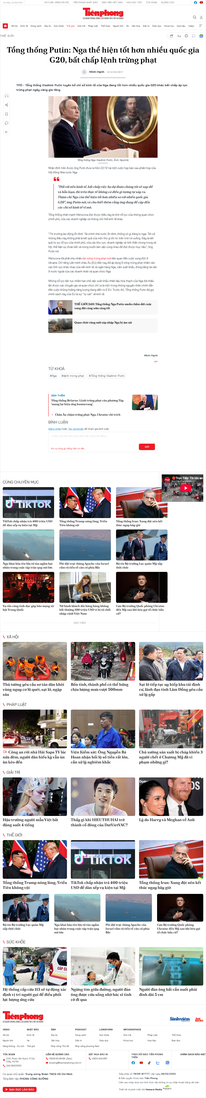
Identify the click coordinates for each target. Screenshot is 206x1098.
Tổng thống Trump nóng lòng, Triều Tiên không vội (83, 523)
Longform (106, 1029)
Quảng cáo (167, 2)
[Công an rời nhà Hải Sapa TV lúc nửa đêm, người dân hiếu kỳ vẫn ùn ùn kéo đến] (35, 729)
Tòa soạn (151, 2)
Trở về (6, 132)
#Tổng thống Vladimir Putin (106, 376)
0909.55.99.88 (57, 1058)
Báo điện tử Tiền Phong (103, 13)
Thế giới (70, 25)
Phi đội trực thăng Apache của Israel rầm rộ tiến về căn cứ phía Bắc (84, 565)
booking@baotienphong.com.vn (65, 1062)
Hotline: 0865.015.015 (56, 2)
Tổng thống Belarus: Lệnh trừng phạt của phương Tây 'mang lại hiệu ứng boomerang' (87, 402)
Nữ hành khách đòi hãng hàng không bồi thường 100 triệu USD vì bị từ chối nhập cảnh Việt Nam (85, 609)
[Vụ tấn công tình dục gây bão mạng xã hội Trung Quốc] (28, 587)
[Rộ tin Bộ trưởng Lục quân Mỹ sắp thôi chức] (142, 545)
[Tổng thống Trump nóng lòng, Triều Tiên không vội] (85, 502)
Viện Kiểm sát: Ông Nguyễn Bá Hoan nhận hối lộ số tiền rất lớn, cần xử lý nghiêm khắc (99, 757)
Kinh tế (24, 25)
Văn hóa (136, 25)
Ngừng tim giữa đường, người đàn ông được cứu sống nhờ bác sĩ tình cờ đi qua (101, 994)
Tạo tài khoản (76, 428)
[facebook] (195, 2)
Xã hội (14, 25)
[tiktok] (150, 1063)
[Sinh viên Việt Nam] (180, 1020)
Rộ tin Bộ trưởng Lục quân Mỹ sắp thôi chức (139, 565)
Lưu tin (6, 114)
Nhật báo (33, 1029)
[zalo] (159, 1063)
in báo (186, 36)
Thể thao (105, 25)
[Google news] (169, 1063)
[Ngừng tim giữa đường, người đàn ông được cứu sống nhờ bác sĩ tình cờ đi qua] (103, 966)
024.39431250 (14, 1065)
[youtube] (201, 2)
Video (191, 25)
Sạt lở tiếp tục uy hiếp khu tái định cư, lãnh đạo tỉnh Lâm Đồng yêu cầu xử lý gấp (171, 689)
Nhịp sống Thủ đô (60, 1046)
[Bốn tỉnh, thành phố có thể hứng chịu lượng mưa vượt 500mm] (103, 661)
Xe (127, 25)
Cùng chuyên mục (21, 482)
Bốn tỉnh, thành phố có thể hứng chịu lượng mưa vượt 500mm (99, 687)
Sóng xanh (36, 25)
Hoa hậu (181, 25)
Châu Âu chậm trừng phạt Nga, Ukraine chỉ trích (87, 414)
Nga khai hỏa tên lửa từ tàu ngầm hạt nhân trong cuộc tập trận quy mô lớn (28, 565)
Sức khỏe (59, 25)
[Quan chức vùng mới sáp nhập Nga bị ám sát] (60, 325)
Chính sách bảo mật (193, 1054)
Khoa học (169, 25)
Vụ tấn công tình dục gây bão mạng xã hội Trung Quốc (28, 608)
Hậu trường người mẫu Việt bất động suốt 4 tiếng (30, 822)
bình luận (194, 36)
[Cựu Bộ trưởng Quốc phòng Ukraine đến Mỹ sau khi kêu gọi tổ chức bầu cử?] (142, 587)
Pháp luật (93, 25)
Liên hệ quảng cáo (57, 1054)
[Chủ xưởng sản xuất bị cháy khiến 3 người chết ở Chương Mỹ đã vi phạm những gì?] (171, 729)
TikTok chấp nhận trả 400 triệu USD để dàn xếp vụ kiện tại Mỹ (27, 523)
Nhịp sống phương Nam (87, 1046)
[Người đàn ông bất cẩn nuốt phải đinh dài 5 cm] (171, 966)
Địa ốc (47, 25)
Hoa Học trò (134, 2)
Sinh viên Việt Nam (112, 2)
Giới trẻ (81, 25)
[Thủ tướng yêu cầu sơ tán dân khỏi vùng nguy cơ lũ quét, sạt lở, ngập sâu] (35, 661)
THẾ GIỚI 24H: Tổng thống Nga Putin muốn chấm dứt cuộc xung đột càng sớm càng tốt (113, 306)
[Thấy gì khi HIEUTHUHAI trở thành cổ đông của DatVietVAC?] (103, 796)
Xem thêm (200, 26)
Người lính (118, 25)
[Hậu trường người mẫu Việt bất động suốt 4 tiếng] (35, 796)
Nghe (6, 96)
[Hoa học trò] (199, 1020)
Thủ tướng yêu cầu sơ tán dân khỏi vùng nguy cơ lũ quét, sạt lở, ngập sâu (33, 689)
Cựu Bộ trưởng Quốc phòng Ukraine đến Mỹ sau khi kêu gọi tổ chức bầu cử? (140, 609)
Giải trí (146, 25)
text (179, 36)
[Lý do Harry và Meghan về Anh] (171, 796)
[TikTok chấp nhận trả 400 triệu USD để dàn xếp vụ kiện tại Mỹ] (28, 502)
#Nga (53, 376)
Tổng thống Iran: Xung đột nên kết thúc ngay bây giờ (139, 523)
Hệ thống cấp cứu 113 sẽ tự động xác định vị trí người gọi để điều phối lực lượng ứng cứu (34, 994)
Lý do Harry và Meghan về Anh (167, 819)
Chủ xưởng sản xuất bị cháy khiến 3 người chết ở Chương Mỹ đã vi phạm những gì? (171, 757)
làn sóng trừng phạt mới (96, 258)
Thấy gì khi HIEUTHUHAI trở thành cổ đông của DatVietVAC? (99, 822)
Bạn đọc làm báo (21, 1089)
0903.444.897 (99, 1058)
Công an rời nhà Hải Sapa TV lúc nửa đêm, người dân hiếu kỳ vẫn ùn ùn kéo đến (34, 757)
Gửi (147, 446)
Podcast (81, 1029)
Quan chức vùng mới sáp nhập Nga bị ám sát (103, 322)
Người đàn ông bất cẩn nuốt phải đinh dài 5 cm (168, 992)
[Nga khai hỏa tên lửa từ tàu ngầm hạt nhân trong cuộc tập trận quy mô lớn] (28, 545)
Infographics (132, 1029)
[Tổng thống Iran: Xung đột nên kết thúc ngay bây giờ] (142, 502)
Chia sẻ (6, 105)
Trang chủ (5, 26)
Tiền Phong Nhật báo (85, 2)
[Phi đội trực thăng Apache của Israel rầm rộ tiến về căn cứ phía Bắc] (85, 545)
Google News (201, 36)
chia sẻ (171, 36)
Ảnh (53, 1029)
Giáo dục (156, 25)
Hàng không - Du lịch (13, 1046)
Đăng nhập (54, 428)
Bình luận (6, 123)
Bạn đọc (176, 1040)
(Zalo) (69, 1058)
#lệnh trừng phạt (72, 376)
